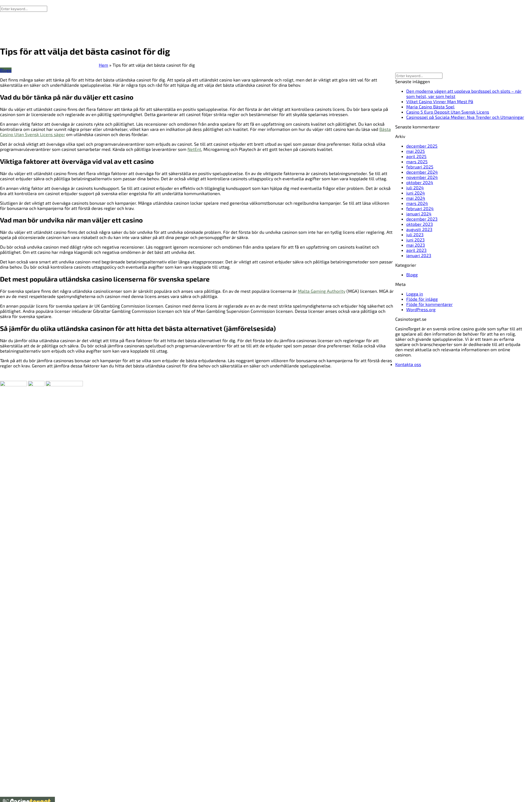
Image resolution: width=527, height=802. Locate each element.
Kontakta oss (408, 364)
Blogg (6, 70)
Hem (103, 64)
